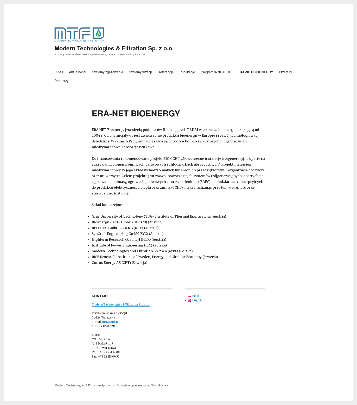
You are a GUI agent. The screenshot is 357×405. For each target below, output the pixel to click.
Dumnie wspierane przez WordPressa (142, 385)
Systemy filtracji (140, 72)
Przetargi (285, 72)
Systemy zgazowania (107, 72)
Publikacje (187, 72)
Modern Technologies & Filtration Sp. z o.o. (114, 48)
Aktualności (77, 72)
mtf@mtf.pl (110, 322)
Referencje (166, 72)
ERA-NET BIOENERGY (255, 72)
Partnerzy (62, 80)
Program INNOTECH (216, 72)
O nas (59, 72)
